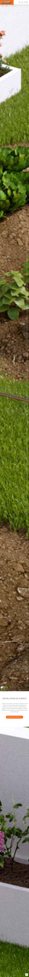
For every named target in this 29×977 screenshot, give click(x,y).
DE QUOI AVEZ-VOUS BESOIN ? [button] (13, 717)
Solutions (7, 6)
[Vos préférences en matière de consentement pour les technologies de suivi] (26, 974)
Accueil (2, 6)
